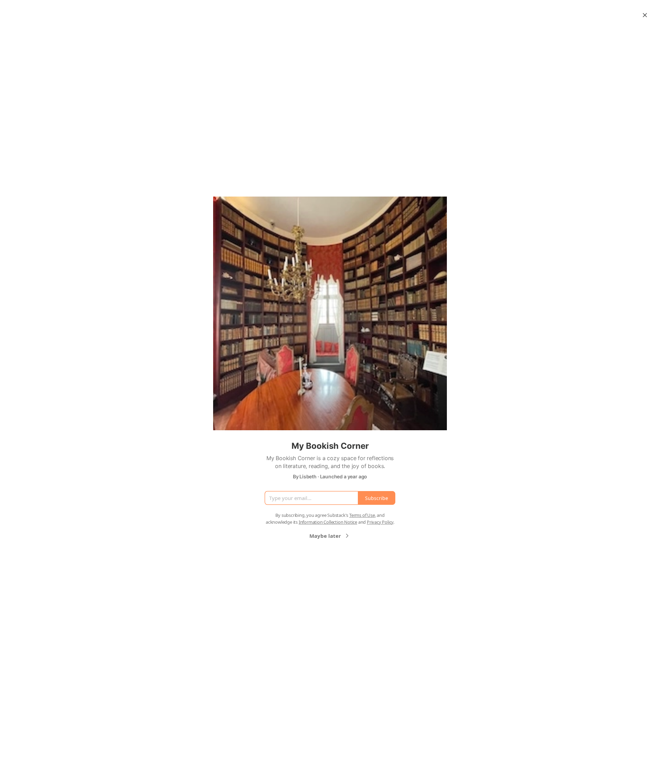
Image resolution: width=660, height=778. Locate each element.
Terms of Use (362, 515)
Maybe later (325, 535)
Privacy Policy (380, 522)
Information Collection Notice (328, 522)
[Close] (645, 15)
